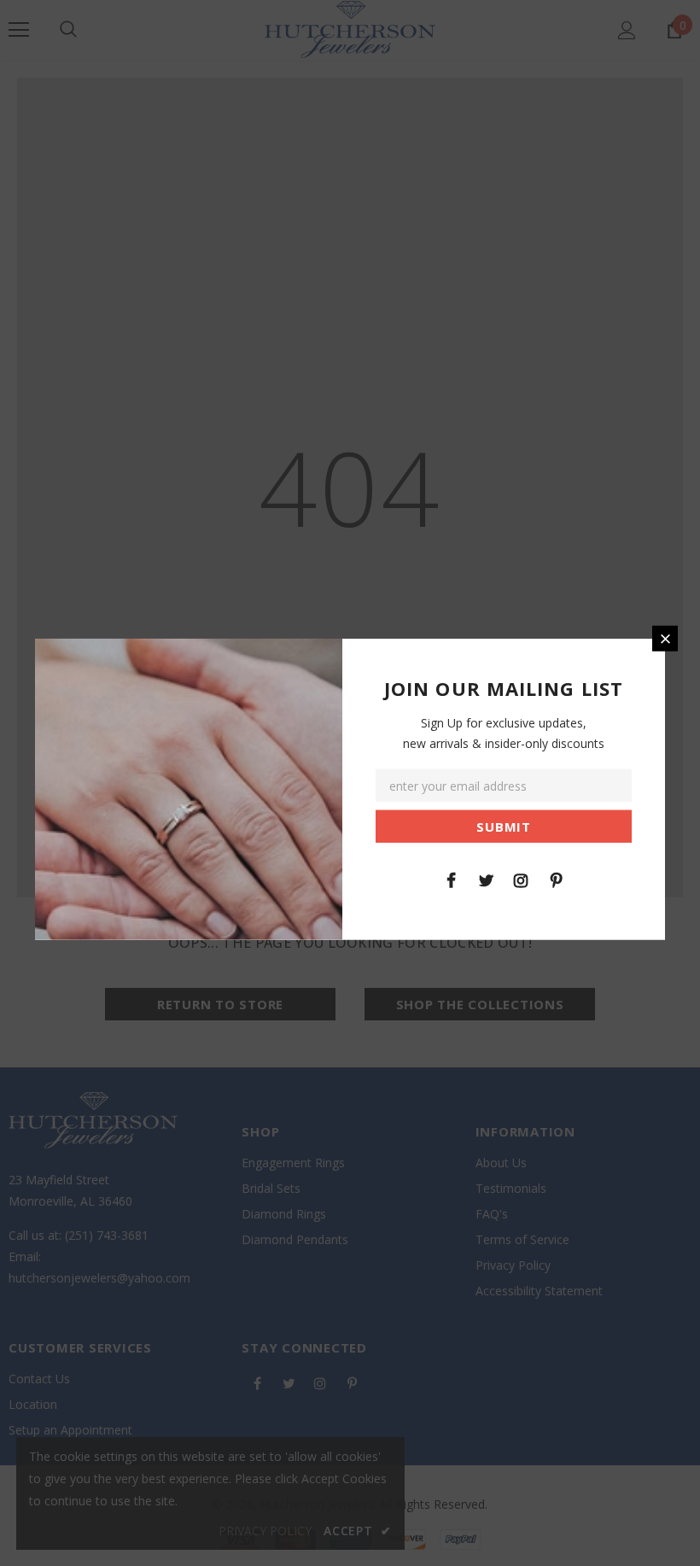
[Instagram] (521, 878)
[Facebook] (451, 878)
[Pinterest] (556, 878)
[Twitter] (486, 878)
